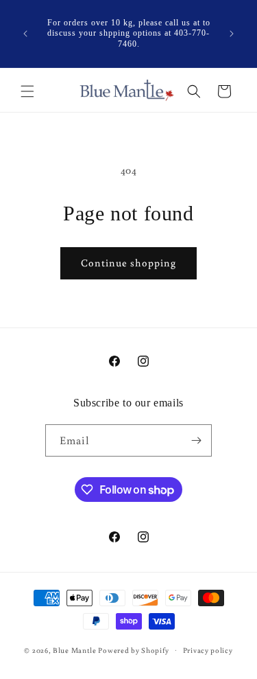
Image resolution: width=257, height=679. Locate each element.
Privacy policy (208, 650)
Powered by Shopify (133, 649)
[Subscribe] (196, 440)
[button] (27, 91)
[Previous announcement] (25, 34)
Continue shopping (128, 262)
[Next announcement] (232, 34)
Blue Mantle (75, 649)
